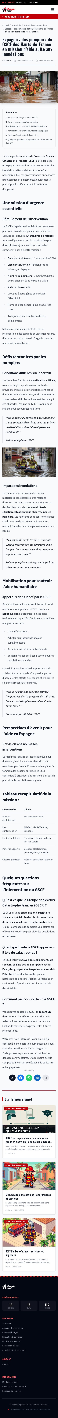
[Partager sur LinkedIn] (37, 1078)
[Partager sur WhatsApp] (29, 1078)
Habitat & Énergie (10, 1332)
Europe (33, 2)
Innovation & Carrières (12, 1337)
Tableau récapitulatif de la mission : (23, 135)
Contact (5, 1364)
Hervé (8, 60)
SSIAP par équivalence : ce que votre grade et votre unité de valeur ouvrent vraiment (28, 1141)
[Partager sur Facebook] (20, 1078)
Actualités (16, 25)
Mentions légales (10, 1382)
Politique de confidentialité (14, 1386)
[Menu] (53, 9)
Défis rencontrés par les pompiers (23, 122)
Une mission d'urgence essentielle (23, 117)
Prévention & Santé (11, 1345)
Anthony (9, 1210)
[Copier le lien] (45, 1078)
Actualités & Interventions (17, 17)
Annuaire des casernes (12, 1328)
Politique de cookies (11, 1391)
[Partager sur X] (12, 1078)
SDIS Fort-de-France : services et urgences (25, 1253)
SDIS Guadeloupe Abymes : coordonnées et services (28, 1196)
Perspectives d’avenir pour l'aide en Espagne (28, 130)
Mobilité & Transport (11, 1341)
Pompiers (20, 2)
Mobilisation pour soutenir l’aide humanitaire (27, 126)
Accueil (5, 25)
